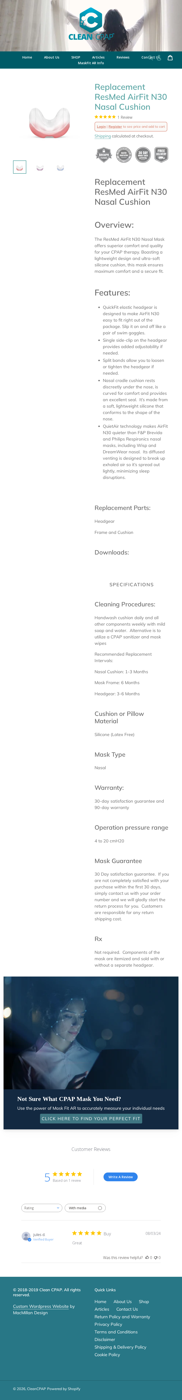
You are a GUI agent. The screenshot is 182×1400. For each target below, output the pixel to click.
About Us (123, 1301)
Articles (102, 1309)
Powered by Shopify (63, 1388)
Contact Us (127, 1309)
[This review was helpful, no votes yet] (147, 1257)
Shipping (103, 135)
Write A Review (121, 1177)
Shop (144, 1301)
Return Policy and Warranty (122, 1316)
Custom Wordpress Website (41, 1306)
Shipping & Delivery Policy (120, 1347)
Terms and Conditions (116, 1332)
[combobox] (41, 1208)
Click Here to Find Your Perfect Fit (91, 1118)
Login (101, 126)
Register (115, 126)
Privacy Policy (108, 1324)
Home (100, 1301)
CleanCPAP (36, 1388)
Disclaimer (105, 1339)
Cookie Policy (107, 1354)
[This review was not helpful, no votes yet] (155, 1257)
